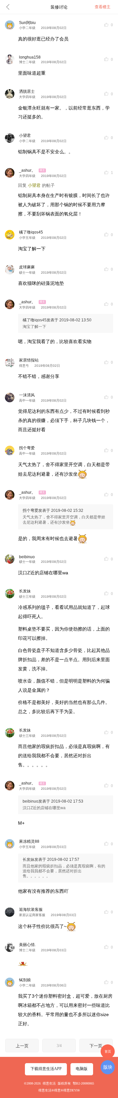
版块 (107, 1067)
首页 (108, 1051)
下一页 (95, 1045)
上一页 (22, 1045)
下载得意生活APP (46, 1069)
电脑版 (82, 1069)
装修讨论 (59, 7)
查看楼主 (102, 7)
